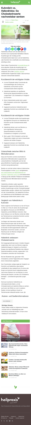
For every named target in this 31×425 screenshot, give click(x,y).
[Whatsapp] (12, 49)
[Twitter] (9, 49)
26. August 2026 (13, 377)
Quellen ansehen (9, 22)
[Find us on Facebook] (1, 421)
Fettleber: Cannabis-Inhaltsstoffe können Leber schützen (18, 360)
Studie (17, 170)
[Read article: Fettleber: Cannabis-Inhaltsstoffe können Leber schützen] (4, 361)
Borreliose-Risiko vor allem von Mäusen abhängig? (17, 374)
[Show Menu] (2, 2)
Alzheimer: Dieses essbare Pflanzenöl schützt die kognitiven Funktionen (19, 367)
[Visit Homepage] (15, 2)
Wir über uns (4, 418)
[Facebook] (6, 49)
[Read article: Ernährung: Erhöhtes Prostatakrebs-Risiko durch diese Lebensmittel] (4, 354)
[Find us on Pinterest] (6, 421)
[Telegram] (15, 49)
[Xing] (18, 49)
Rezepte (11, 418)
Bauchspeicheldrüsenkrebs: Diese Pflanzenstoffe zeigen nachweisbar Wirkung (18, 345)
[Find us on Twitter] (4, 421)
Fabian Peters (14, 20)
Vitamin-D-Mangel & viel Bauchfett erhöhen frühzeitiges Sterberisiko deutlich (14, 336)
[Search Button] (29, 2)
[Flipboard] (21, 49)
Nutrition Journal (19, 71)
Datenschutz (21, 416)
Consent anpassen (20, 418)
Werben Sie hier (5, 416)
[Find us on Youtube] (9, 421)
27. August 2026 (6, 339)
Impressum (13, 416)
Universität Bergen (22, 65)
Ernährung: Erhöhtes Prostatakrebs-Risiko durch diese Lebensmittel (18, 353)
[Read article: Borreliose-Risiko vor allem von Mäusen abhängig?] (4, 375)
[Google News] (24, 49)
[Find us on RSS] (12, 421)
